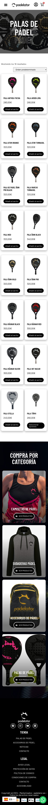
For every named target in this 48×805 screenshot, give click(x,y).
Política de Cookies (24, 773)
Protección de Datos (24, 769)
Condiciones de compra (24, 777)
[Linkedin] (35, 725)
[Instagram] (20, 725)
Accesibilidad (24, 785)
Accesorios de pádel (24, 742)
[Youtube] (27, 725)
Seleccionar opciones (34, 425)
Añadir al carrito (11, 109)
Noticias (24, 746)
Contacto (24, 751)
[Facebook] (13, 725)
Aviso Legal (24, 764)
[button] (5, 5)
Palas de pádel (24, 738)
